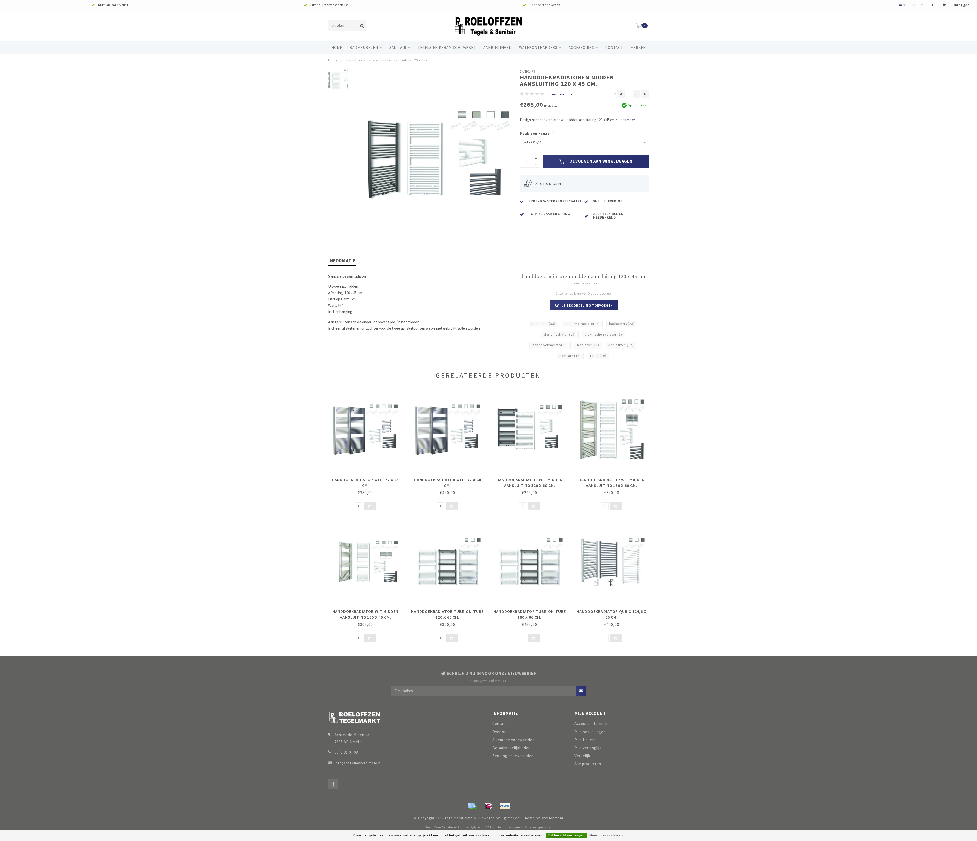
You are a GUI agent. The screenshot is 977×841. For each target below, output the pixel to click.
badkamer (543, 324)
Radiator (588, 345)
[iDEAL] (488, 806)
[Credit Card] (472, 806)
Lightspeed (510, 818)
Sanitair (397, 47)
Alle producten (587, 763)
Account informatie (592, 723)
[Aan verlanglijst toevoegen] (636, 94)
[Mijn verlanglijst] (944, 5)
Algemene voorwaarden (513, 739)
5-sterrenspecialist (538, 827)
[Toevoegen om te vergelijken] (645, 94)
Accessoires (581, 47)
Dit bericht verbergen (566, 835)
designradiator (560, 334)
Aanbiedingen (497, 47)
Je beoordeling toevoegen (587, 305)
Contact (614, 47)
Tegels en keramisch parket (447, 47)
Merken (638, 47)
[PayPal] (504, 806)
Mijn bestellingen (590, 731)
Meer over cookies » (606, 835)
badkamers (622, 324)
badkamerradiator (582, 324)
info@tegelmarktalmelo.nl (358, 763)
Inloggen (961, 5)
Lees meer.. (627, 119)
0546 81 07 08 (346, 752)
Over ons (500, 731)
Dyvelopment (552, 818)
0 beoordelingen (561, 94)
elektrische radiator (603, 334)
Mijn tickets (585, 739)
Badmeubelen (364, 47)
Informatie (342, 261)
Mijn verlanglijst (588, 747)
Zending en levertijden (513, 755)
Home (336, 47)
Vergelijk (582, 755)
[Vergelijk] (933, 5)
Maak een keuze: (537, 133)
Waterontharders (538, 47)
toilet (598, 356)
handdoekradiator (550, 345)
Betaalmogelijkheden (511, 747)
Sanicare (528, 71)
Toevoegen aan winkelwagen (599, 161)
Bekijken (368, 478)
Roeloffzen (621, 345)
